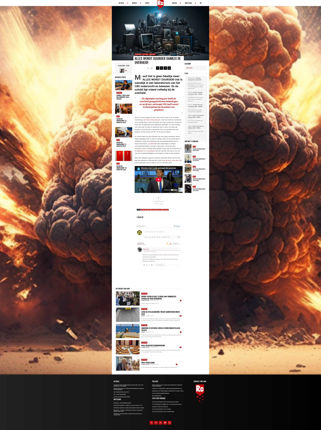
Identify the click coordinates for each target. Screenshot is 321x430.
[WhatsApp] (169, 68)
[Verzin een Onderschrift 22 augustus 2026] (123, 109)
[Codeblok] (162, 237)
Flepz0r (143, 315)
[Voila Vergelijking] (128, 363)
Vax (189, 115)
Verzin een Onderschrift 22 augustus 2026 (121, 120)
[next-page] (188, 196)
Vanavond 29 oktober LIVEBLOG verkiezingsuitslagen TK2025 (160, 329)
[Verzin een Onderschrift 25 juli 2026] (188, 148)
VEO (118, 116)
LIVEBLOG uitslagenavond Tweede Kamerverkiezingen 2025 (160, 313)
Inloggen (177, 226)
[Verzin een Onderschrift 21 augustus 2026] (123, 132)
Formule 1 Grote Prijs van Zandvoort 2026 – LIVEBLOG (123, 97)
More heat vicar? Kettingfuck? (160, 406)
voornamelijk (152, 143)
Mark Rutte (165, 209)
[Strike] (152, 237)
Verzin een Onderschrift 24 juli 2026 (199, 159)
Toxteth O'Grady (145, 300)
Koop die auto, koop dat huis (171, 160)
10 (180, 347)
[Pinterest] (165, 68)
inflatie (153, 209)
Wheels (119, 92)
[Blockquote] (159, 237)
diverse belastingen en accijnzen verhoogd (158, 103)
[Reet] (122, 70)
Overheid (152, 54)
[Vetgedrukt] (145, 237)
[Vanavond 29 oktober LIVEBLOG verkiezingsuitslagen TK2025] (128, 331)
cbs (149, 209)
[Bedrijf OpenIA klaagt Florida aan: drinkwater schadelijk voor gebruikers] (128, 298)
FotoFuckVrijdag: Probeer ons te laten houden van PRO (167, 404)
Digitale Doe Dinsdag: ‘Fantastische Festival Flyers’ (165, 401)
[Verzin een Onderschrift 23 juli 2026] (188, 168)
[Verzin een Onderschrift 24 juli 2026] (188, 158)
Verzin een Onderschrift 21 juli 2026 (199, 189)
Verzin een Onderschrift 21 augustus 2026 (121, 144)
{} (166, 237)
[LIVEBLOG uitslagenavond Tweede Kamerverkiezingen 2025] (128, 315)
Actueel (144, 309)
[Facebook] (157, 68)
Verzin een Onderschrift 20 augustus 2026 (121, 168)
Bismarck (146, 249)
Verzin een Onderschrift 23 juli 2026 (199, 169)
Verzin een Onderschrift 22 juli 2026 (199, 179)
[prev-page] (186, 196)
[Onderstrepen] (150, 237)
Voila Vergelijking (148, 362)
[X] (161, 68)
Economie (138, 54)
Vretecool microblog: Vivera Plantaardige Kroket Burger (129, 407)
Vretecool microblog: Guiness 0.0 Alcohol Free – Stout (128, 405)
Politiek (145, 54)
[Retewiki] (169, 423)
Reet (126, 70)
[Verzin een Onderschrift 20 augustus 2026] (123, 156)
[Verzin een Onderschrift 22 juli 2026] (188, 178)
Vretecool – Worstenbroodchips (122, 403)
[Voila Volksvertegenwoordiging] (128, 347)
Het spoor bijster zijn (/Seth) (121, 392)
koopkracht (159, 209)
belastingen (144, 209)
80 (180, 315)
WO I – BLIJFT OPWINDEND (120, 394)
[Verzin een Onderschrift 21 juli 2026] (188, 188)
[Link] (164, 237)
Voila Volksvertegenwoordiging (153, 345)
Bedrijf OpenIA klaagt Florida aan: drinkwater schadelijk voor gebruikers (158, 297)
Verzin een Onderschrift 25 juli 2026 (199, 149)
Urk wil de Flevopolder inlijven (122, 396)
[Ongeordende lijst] (157, 237)
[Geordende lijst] (155, 237)
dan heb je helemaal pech (151, 120)
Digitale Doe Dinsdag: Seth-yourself (161, 409)
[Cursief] (148, 237)
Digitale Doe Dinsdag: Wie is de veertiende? (163, 411)
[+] (169, 237)
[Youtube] (165, 423)
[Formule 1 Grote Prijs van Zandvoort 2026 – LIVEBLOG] (123, 85)
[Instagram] (156, 423)
